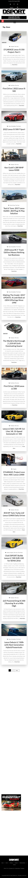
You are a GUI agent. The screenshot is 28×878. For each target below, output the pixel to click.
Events (8, 552)
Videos (11, 862)
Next (17, 670)
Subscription (22, 862)
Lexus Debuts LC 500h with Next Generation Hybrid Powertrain (14, 644)
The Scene (18, 126)
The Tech (17, 205)
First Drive (12, 85)
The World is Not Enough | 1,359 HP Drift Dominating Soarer (14, 343)
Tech (6, 862)
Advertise (17, 868)
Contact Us (11, 868)
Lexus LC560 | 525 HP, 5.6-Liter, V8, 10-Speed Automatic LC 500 (14, 431)
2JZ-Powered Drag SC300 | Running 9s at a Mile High (14, 603)
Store (14, 864)
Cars (2, 862)
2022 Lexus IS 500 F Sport (14, 129)
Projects (12, 46)
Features (12, 164)
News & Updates (12, 126)
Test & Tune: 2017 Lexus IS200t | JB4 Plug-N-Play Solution (14, 211)
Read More (14, 64)
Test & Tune (12, 205)
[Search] (17, 7)
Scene (16, 862)
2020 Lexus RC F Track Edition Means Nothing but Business (14, 252)
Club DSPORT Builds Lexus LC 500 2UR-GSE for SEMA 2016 (14, 558)
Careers (22, 868)
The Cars (16, 46)
